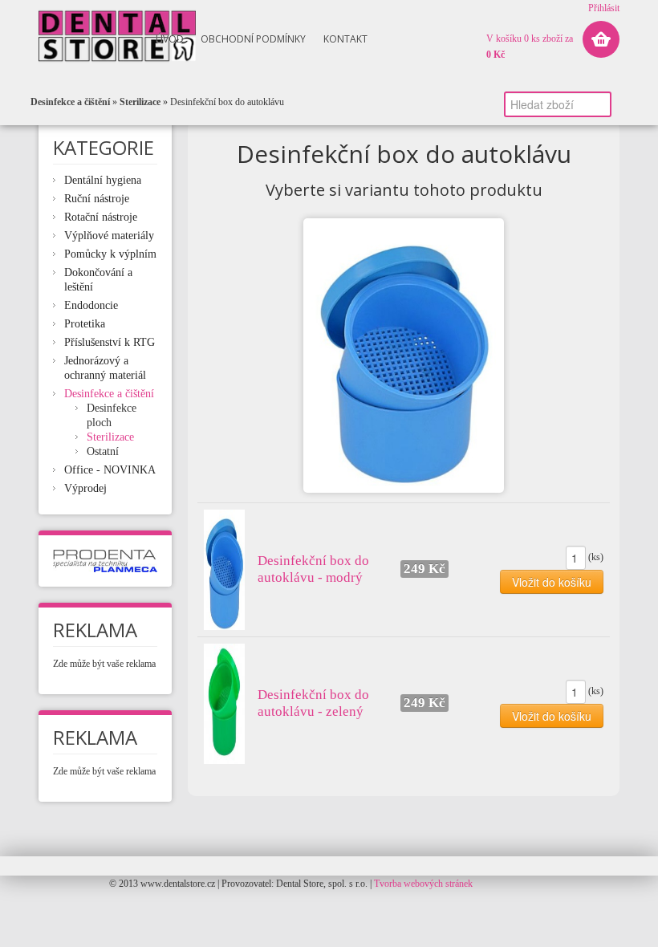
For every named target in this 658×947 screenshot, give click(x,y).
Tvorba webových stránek (423, 883)
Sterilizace (140, 102)
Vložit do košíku (551, 582)
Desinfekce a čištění (70, 102)
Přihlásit (603, 8)
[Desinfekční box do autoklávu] (403, 355)
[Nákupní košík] (601, 39)
